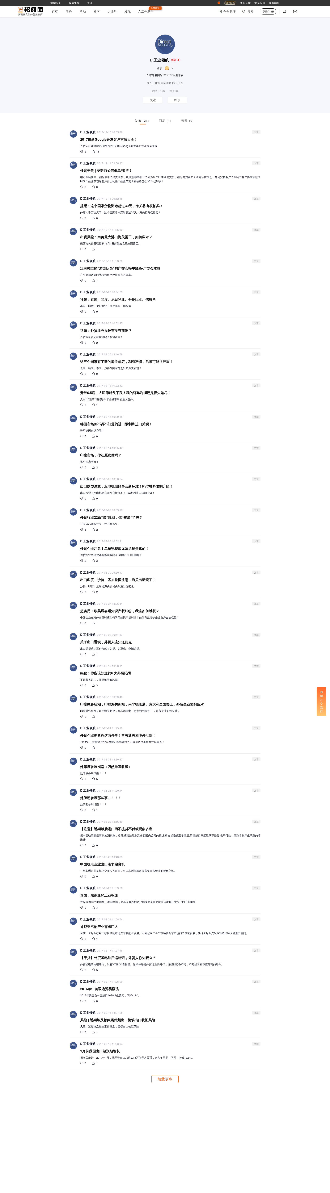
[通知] (285, 11)
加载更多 (165, 1079)
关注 (153, 100)
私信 (177, 100)
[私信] (295, 11)
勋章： (161, 68)
